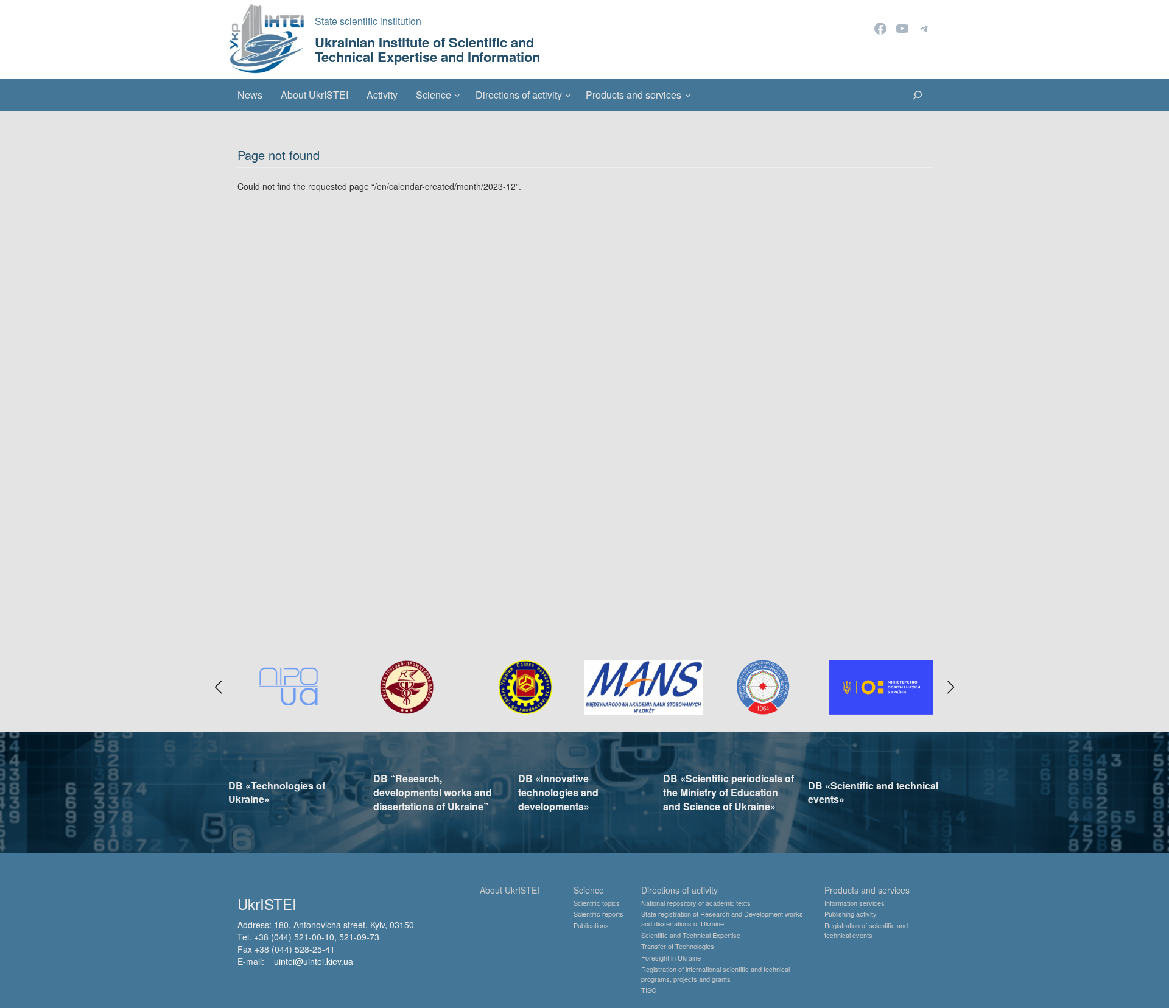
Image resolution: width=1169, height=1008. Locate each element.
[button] (218, 687)
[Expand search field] (917, 95)
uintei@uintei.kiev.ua (313, 961)
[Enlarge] (917, 676)
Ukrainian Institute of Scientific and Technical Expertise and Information (427, 49)
